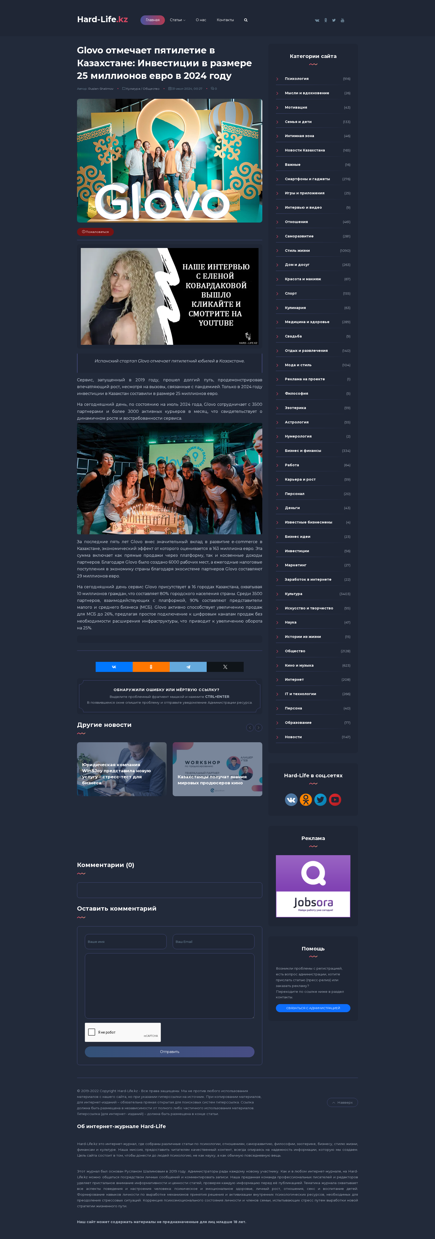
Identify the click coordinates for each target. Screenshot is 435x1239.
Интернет (294, 679)
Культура (133, 88)
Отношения (296, 222)
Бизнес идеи (297, 537)
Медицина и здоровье (307, 322)
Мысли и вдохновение (307, 93)
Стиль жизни (297, 251)
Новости (293, 737)
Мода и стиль (298, 365)
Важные (293, 165)
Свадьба (293, 336)
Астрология (297, 422)
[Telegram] (188, 667)
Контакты (225, 20)
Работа (292, 465)
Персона (293, 708)
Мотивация (296, 107)
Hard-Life (102, 19)
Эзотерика (295, 408)
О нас (201, 20)
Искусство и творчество (309, 608)
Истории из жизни (303, 637)
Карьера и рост (300, 479)
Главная (153, 20)
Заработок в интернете (308, 579)
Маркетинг (296, 565)
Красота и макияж (303, 279)
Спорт (291, 293)
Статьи (176, 20)
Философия (296, 393)
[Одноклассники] (151, 667)
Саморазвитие (299, 236)
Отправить (169, 1051)
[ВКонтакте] (114, 667)
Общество (151, 88)
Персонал (294, 494)
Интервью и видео (303, 207)
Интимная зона (299, 136)
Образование (298, 723)
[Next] (258, 727)
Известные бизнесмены (308, 522)
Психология (297, 79)
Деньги (292, 508)
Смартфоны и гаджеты (307, 179)
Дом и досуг (297, 265)
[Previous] (250, 727)
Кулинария (295, 308)
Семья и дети (298, 122)
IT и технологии (300, 694)
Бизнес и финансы (303, 451)
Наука (291, 622)
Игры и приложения (304, 193)
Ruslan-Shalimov (101, 88)
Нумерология (298, 436)
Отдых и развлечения (306, 351)
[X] (225, 667)
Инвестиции (297, 551)
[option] (122, 769)
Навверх (345, 1102)
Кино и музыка (299, 665)
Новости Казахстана (305, 150)
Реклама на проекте (305, 379)
